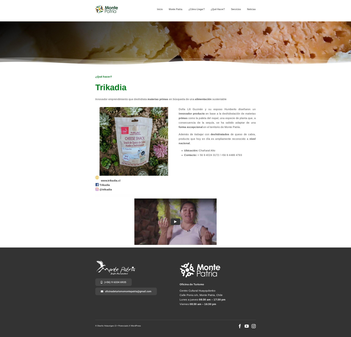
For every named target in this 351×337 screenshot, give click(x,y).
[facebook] (240, 326)
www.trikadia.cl (110, 180)
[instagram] (254, 326)
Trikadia (105, 185)
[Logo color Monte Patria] (106, 6)
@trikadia (106, 189)
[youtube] (247, 326)
